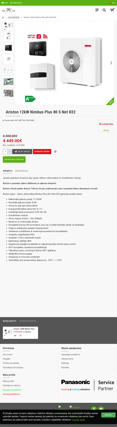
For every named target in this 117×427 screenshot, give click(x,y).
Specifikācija (21, 171)
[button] (18, 63)
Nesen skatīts (9, 321)
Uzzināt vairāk (78, 419)
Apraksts (7, 171)
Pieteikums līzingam (14, 159)
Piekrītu (108, 415)
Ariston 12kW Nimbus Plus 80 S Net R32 (25, 329)
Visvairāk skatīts (27, 321)
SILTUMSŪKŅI (13, 17)
